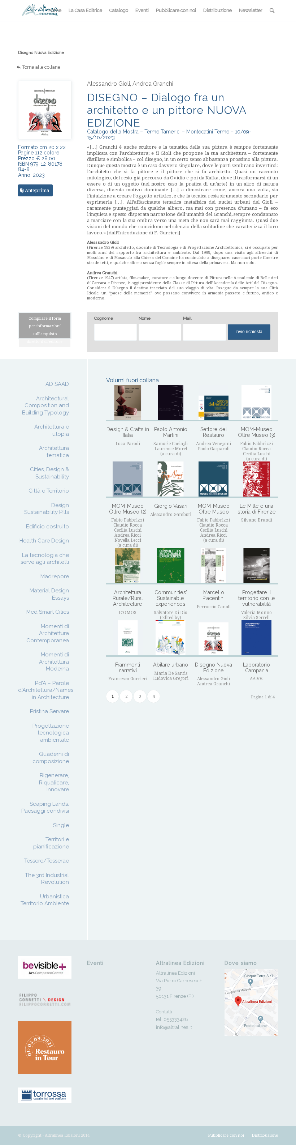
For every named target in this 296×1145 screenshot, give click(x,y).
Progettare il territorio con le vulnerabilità (256, 597)
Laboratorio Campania (256, 667)
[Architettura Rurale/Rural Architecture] (127, 566)
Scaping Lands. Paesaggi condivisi (45, 807)
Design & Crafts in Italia (127, 432)
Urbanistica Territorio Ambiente (45, 900)
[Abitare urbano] (170, 638)
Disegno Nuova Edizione (41, 52)
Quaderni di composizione (50, 758)
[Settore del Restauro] (213, 403)
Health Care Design (44, 540)
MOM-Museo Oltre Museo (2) (128, 509)
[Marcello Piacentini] (213, 566)
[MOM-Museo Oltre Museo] (213, 479)
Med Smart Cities (47, 612)
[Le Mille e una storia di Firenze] (256, 479)
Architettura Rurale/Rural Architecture (128, 597)
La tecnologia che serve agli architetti (45, 559)
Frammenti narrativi (127, 667)
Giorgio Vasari (170, 506)
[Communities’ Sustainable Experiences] (170, 566)
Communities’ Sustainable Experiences (170, 597)
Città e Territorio (49, 491)
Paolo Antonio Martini (170, 432)
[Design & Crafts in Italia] (127, 403)
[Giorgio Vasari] (170, 479)
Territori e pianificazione (51, 843)
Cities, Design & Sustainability (49, 473)
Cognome (103, 318)
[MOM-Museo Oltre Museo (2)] (127, 479)
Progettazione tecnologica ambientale (50, 733)
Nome (145, 318)
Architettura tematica (54, 452)
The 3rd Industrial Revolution (47, 879)
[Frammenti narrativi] (127, 638)
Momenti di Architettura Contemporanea (47, 633)
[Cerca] (272, 10)
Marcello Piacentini (214, 595)
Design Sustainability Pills (46, 509)
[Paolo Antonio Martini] (170, 403)
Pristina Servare (49, 711)
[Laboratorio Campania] (256, 638)
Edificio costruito (47, 526)
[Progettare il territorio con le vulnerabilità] (256, 566)
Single (61, 825)
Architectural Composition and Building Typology (45, 405)
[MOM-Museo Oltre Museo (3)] (256, 403)
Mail (187, 318)
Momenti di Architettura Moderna (54, 661)
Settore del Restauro (213, 432)
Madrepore (54, 576)
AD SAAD (57, 384)
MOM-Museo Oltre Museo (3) (256, 432)
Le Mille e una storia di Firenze (257, 509)
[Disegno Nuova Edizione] (213, 638)
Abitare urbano (170, 665)
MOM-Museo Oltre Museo (214, 509)
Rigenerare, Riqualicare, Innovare (54, 782)
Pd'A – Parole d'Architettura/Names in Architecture (45, 690)
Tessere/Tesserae (46, 860)
